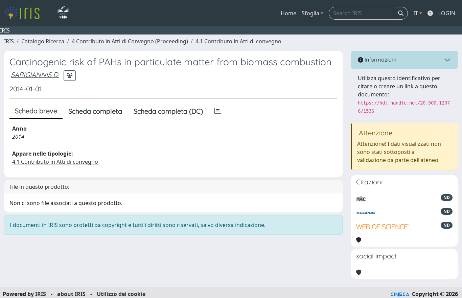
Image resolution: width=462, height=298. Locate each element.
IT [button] (415, 13)
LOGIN (446, 13)
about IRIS (71, 294)
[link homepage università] (63, 13)
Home (288, 13)
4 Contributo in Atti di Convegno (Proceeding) (130, 41)
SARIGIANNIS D (34, 74)
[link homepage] (24, 13)
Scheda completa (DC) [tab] (168, 111)
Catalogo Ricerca (42, 41)
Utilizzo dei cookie (121, 294)
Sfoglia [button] (310, 13)
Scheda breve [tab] (36, 111)
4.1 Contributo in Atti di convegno (238, 41)
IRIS (9, 41)
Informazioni (379, 59)
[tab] (218, 111)
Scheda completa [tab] (95, 111)
